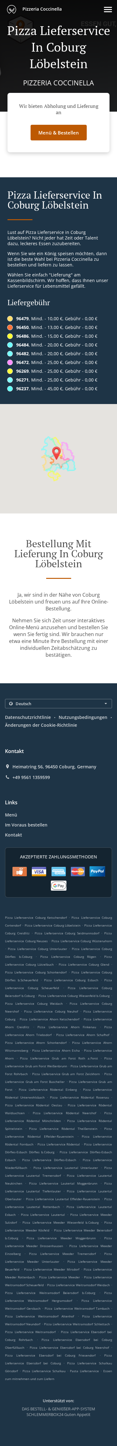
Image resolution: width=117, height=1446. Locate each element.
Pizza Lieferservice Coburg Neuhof (51, 1011)
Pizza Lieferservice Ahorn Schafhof (82, 1035)
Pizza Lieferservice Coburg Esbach (71, 980)
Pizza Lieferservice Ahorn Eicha (56, 1050)
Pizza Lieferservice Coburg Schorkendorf (35, 972)
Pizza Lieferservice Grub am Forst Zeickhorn (66, 1074)
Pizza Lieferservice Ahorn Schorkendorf (35, 1042)
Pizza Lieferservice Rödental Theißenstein (63, 1128)
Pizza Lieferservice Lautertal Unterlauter (65, 1167)
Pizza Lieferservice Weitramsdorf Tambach (77, 1308)
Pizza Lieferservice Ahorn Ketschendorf (49, 1019)
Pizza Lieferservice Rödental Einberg (48, 1089)
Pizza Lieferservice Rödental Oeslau (33, 1105)
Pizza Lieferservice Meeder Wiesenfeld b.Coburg (60, 1222)
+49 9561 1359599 (31, 777)
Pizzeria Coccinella (41, 9)
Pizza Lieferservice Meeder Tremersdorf (62, 1253)
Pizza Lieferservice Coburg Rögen (68, 956)
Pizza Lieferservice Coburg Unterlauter (37, 949)
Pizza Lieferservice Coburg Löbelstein (52, 925)
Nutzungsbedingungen (83, 717)
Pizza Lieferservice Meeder (59, 1277)
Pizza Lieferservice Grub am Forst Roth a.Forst (59, 1058)
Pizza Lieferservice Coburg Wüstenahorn (81, 941)
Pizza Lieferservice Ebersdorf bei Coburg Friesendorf (50, 1355)
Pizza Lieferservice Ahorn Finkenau (66, 1027)
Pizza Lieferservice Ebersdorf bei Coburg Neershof (69, 1347)
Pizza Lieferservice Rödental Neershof (64, 1113)
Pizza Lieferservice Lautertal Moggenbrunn (63, 1183)
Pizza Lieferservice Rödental (58, 1144)
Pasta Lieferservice (85, 1371)
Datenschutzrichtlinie (28, 717)
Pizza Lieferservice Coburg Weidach (34, 1003)
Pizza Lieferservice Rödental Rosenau (79, 1097)
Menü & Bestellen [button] (58, 132)
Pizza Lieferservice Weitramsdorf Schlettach (77, 1324)
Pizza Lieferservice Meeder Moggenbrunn (61, 1238)
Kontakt (13, 835)
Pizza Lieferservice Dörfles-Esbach (49, 1160)
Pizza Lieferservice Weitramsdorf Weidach (78, 1285)
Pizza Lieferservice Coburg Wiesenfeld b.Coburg (74, 995)
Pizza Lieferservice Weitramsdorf (30, 1332)
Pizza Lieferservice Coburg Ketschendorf (36, 917)
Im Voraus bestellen (26, 825)
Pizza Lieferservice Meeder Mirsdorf (51, 1269)
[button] (108, 9)
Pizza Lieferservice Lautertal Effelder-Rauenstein (63, 1199)
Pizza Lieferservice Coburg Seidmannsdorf (67, 933)
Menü (11, 815)
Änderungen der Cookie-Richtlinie (41, 725)
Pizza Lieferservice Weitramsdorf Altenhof (39, 1316)
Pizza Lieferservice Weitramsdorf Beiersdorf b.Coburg (50, 1293)
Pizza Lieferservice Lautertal (43, 1214)
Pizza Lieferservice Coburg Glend (84, 964)
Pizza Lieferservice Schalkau (44, 1371)
